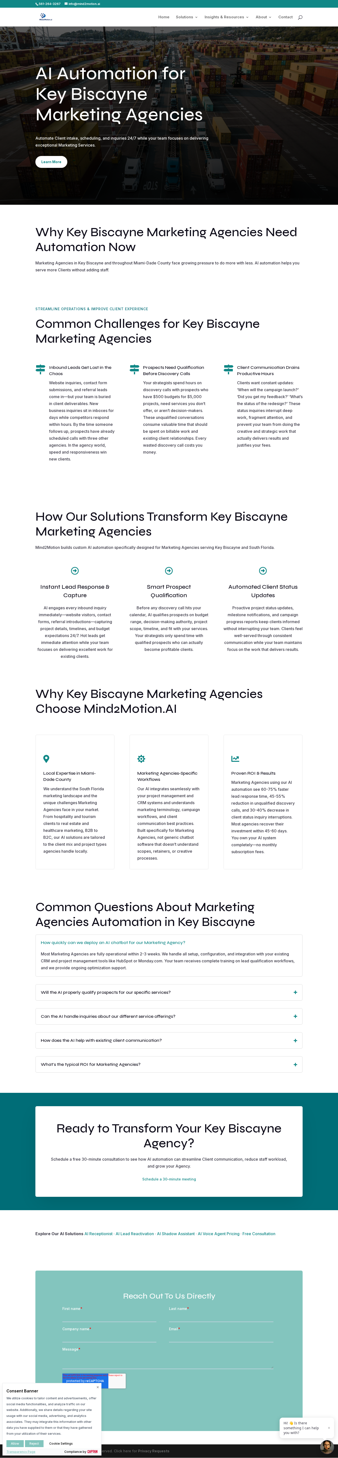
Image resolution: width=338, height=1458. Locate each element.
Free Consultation (258, 1233)
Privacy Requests (153, 1451)
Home (163, 17)
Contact (285, 17)
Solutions (184, 17)
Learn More (51, 162)
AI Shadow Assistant (176, 1233)
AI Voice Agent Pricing (219, 1233)
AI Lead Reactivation (135, 1233)
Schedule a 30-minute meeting (169, 1179)
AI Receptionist (98, 1233)
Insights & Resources (224, 17)
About (261, 17)
